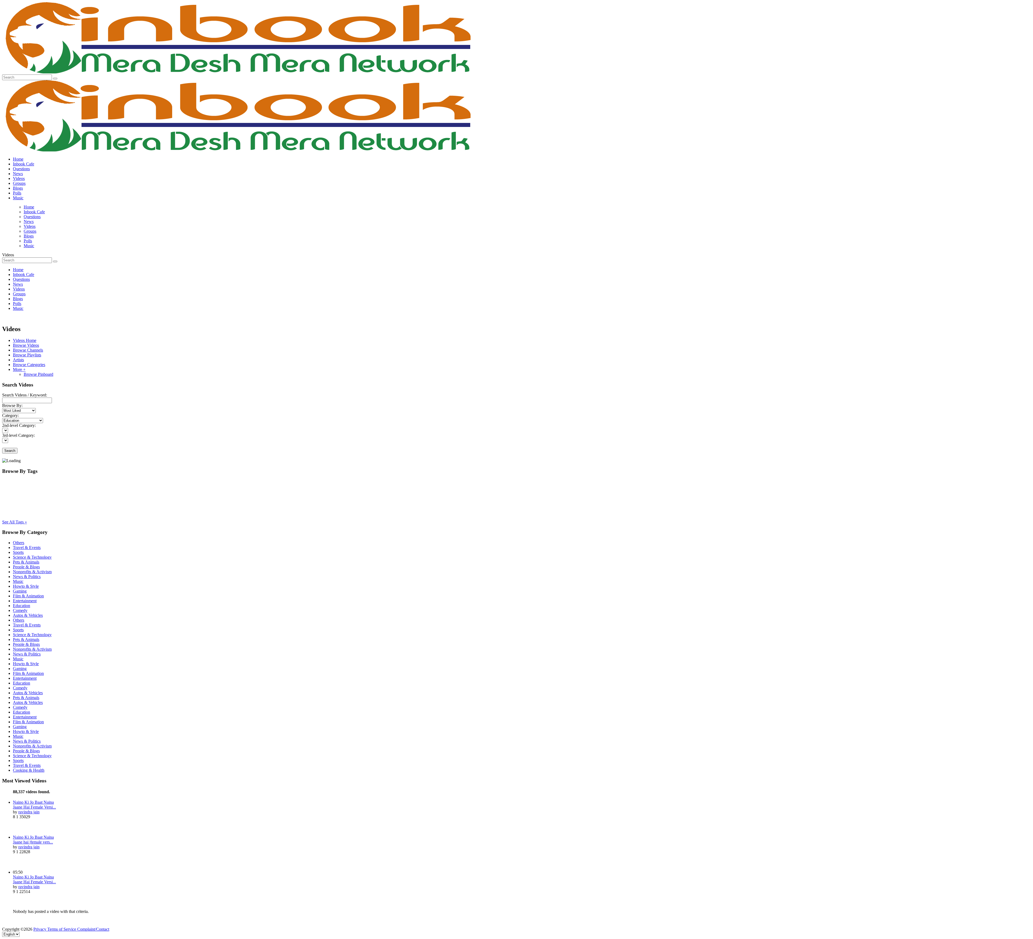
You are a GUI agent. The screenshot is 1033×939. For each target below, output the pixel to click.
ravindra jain (29, 812)
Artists (18, 359)
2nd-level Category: (19, 425)
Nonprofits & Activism (32, 571)
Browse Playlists (27, 355)
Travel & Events (27, 547)
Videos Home (24, 340)
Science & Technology (32, 557)
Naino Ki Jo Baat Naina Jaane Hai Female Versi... (34, 804)
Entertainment (25, 600)
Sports (18, 552)
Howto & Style (26, 586)
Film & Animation (28, 596)
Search (9, 451)
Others (18, 542)
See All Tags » (14, 522)
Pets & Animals (26, 562)
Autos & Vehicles (28, 615)
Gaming (20, 591)
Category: (10, 415)
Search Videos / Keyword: (24, 395)
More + (19, 369)
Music (18, 581)
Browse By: (12, 405)
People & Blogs (26, 567)
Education (21, 605)
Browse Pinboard (38, 374)
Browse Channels (28, 350)
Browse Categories (29, 364)
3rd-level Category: (18, 435)
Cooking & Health (28, 770)
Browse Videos (26, 345)
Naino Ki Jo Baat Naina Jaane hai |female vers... (33, 839)
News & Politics (27, 576)
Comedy (20, 610)
